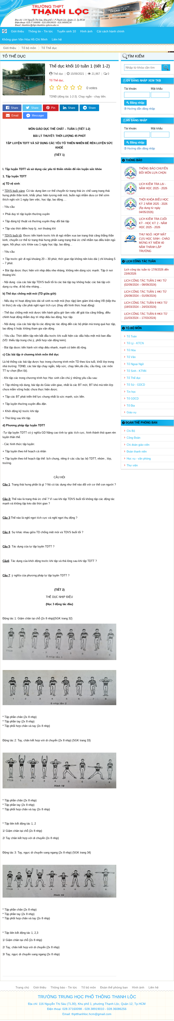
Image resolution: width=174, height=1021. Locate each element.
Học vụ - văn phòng (139, 458)
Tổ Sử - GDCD (136, 384)
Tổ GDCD (133, 398)
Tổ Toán (132, 336)
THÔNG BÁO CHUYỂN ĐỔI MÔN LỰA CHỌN (153, 170)
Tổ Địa (131, 405)
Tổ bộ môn (88, 987)
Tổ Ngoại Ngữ (135, 364)
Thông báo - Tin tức (64, 987)
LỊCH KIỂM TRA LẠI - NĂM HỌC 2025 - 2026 (153, 186)
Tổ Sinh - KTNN (136, 370)
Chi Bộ (131, 430)
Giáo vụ (131, 412)
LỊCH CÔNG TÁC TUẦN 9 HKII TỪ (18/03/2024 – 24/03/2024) (145, 305)
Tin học (131, 391)
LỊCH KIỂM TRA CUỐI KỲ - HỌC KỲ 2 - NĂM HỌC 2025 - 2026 (153, 223)
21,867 (95, 73)
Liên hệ (154, 987)
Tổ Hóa (131, 350)
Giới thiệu (39, 987)
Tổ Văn (131, 357)
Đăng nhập (136, 102)
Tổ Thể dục (56, 80)
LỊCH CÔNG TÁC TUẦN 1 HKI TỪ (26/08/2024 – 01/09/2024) (145, 294)
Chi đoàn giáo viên (138, 444)
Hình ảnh (138, 987)
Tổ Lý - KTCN (135, 343)
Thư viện (132, 465)
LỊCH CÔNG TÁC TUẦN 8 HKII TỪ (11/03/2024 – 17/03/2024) (145, 316)
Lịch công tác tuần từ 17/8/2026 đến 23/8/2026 (146, 271)
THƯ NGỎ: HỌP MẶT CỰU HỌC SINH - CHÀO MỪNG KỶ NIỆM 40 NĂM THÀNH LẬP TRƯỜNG (154, 243)
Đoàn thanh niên (137, 451)
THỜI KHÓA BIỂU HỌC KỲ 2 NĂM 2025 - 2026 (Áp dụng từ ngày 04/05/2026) (153, 206)
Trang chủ (22, 987)
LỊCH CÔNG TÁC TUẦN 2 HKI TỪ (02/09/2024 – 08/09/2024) (145, 282)
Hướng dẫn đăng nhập (140, 108)
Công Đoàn (133, 437)
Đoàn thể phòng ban (114, 987)
